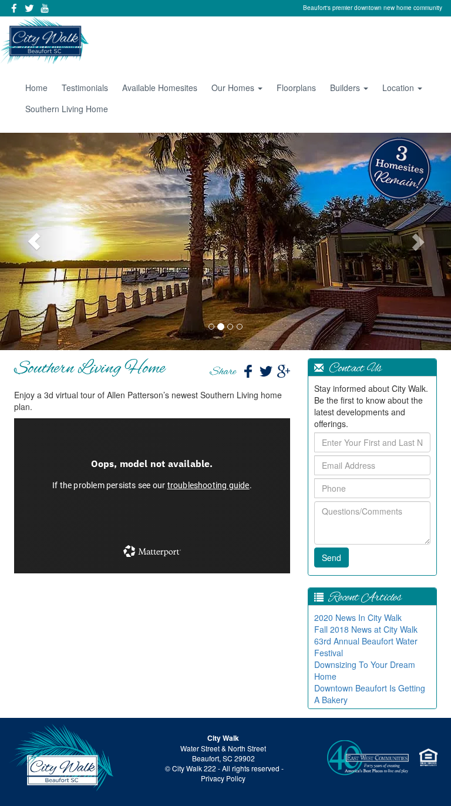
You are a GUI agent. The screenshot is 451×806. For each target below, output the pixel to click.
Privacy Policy (223, 778)
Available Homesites (159, 87)
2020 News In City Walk (358, 617)
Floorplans (296, 87)
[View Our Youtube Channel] (44, 8)
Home (36, 87)
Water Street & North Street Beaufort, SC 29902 (223, 753)
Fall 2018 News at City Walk (366, 629)
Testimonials (85, 87)
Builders (346, 87)
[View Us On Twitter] (29, 8)
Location (399, 87)
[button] (34, 241)
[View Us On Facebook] (14, 8)
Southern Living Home (66, 109)
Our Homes (234, 87)
